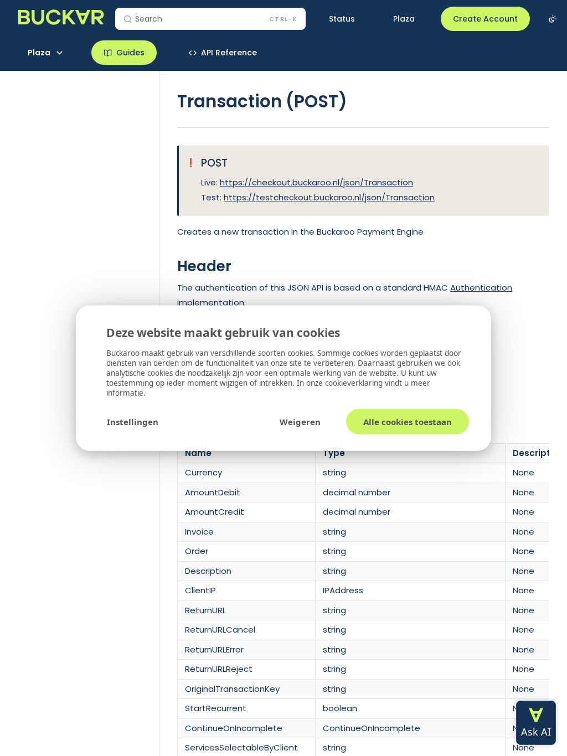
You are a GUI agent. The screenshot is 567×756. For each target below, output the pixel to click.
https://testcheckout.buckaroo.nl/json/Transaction (329, 197)
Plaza (404, 18)
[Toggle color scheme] (552, 19)
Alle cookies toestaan (407, 421)
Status (342, 18)
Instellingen (132, 421)
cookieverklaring (355, 382)
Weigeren (300, 421)
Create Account (485, 18)
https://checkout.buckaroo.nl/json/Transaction (316, 182)
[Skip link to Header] (169, 266)
